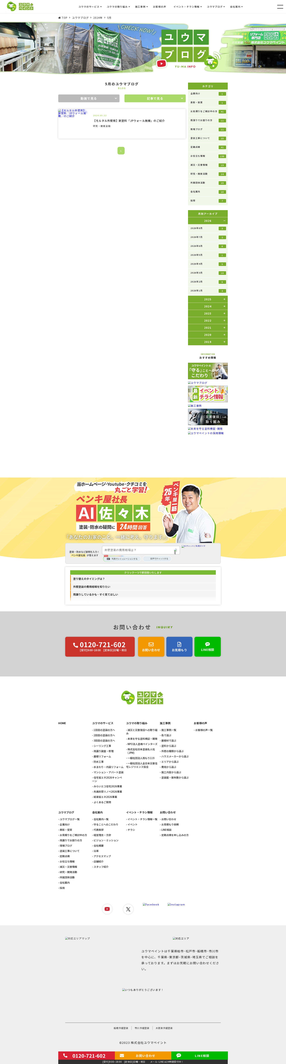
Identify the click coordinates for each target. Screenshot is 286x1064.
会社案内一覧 (101, 819)
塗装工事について (207, 138)
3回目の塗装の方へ (104, 740)
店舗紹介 (99, 861)
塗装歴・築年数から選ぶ (175, 777)
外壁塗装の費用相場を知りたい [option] (91, 587)
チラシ (131, 829)
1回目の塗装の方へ (104, 730)
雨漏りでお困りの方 (207, 120)
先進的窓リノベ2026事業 (108, 791)
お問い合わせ (168, 819)
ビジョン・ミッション (106, 840)
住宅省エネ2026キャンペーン (107, 779)
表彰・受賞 (207, 102)
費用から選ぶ (168, 767)
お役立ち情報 (207, 156)
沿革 (96, 851)
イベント (133, 824)
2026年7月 (207, 237)
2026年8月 (207, 228)
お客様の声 (159, 6)
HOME (62, 723)
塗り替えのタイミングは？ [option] (89, 579)
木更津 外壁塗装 (164, 1028)
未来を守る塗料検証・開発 (142, 738)
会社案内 (207, 191)
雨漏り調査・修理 (104, 751)
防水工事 (99, 761)
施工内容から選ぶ (171, 772)
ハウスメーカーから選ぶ (175, 756)
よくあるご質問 (102, 802)
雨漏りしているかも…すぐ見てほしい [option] (95, 594)
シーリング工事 (102, 745)
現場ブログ (207, 129)
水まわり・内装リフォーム (108, 767)
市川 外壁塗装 (142, 1028)
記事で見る (155, 98)
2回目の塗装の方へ (104, 735)
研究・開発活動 (207, 173)
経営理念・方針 (102, 835)
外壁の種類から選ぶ (172, 751)
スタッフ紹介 (101, 866)
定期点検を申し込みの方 (175, 835)
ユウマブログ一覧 (70, 819)
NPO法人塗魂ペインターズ (142, 744)
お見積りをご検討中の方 (207, 111)
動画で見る (89, 98)
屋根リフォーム (102, 756)
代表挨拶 (99, 829)
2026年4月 (207, 263)
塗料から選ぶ (168, 745)
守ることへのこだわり (106, 824)
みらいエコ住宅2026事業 (108, 786)
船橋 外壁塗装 (121, 1028)
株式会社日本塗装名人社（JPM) (140, 750)
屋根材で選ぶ (168, 740)
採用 (207, 200)
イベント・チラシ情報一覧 (142, 819)
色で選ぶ (166, 735)
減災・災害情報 (207, 165)
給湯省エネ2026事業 (105, 797)
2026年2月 (207, 281)
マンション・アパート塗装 (108, 772)
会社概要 (99, 845)
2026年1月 (207, 290)
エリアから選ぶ (170, 761)
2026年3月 (207, 272)
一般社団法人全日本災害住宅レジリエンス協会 (141, 765)
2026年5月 (207, 255)
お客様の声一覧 (204, 730)
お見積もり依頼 (170, 824)
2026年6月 (207, 246)
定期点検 (207, 147)
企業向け (207, 93)
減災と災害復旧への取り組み (141, 731)
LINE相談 (166, 829)
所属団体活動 (207, 182)
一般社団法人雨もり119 (141, 758)
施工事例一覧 (168, 730)
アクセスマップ (102, 856)
